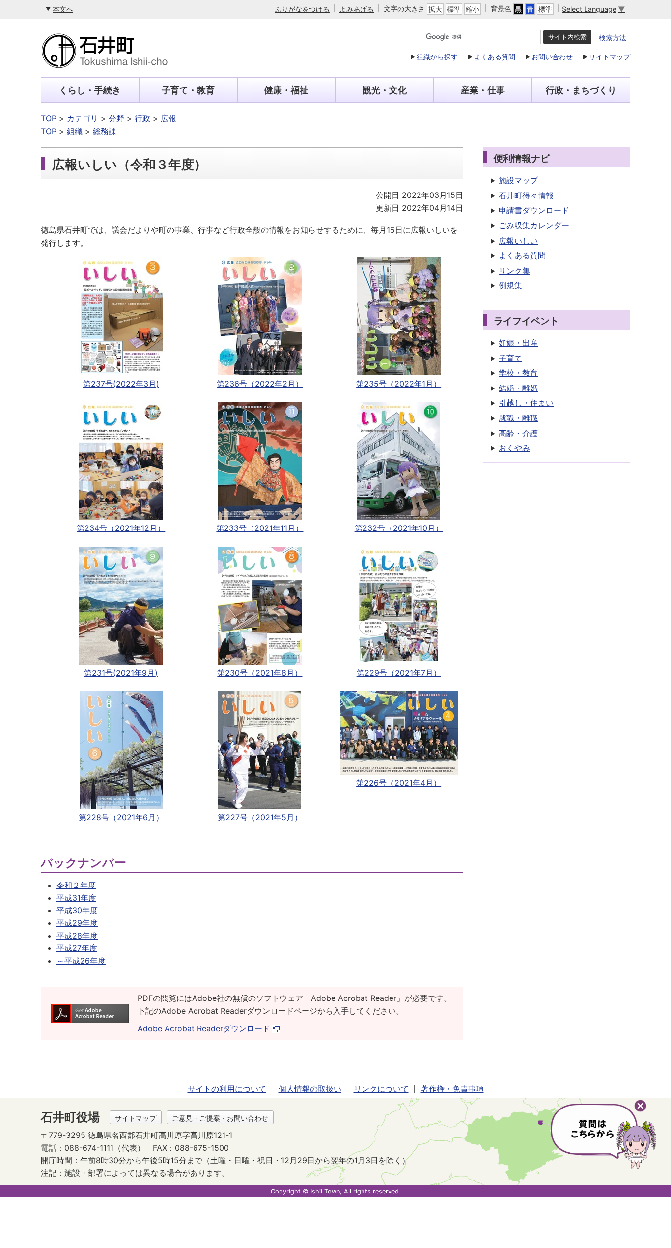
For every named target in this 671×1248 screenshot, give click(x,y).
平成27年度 (76, 948)
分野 (116, 118)
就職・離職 (518, 418)
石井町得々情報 (526, 195)
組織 (75, 131)
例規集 (510, 285)
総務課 (104, 131)
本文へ (63, 9)
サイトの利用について (227, 1089)
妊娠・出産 (518, 343)
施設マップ (518, 180)
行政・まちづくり (581, 90)
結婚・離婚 (518, 388)
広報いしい (518, 241)
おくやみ (514, 448)
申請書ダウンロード (534, 210)
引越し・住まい (526, 403)
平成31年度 (76, 898)
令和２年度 (76, 885)
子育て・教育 (188, 90)
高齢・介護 (518, 433)
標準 (454, 9)
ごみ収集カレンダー (534, 225)
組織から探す (437, 57)
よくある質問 (494, 57)
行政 (142, 118)
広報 (168, 118)
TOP (48, 118)
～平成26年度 (81, 961)
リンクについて (381, 1089)
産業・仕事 (483, 90)
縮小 (472, 9)
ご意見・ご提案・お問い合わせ (220, 1118)
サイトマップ (609, 57)
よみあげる (356, 9)
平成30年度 (77, 910)
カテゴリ (82, 118)
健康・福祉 (286, 90)
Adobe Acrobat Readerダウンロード (204, 1028)
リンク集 (514, 271)
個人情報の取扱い (310, 1089)
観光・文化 (385, 90)
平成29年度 (77, 923)
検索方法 (612, 37)
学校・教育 (518, 373)
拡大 (435, 9)
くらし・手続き (90, 90)
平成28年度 (77, 936)
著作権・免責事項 (452, 1089)
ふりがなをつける (302, 9)
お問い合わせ (552, 57)
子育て (510, 358)
